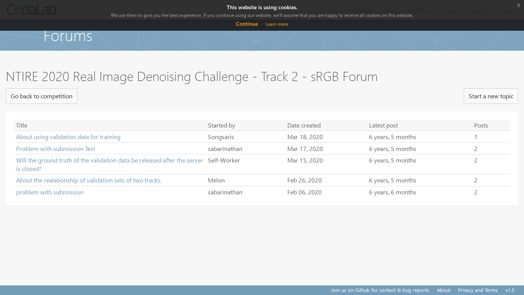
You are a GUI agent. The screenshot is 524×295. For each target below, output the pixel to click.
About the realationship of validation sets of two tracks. (88, 180)
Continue (247, 23)
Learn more (276, 24)
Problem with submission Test (55, 148)
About (443, 290)
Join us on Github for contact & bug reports (380, 290)
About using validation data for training (68, 137)
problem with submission (50, 192)
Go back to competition (42, 96)
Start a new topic (491, 96)
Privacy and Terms (478, 290)
